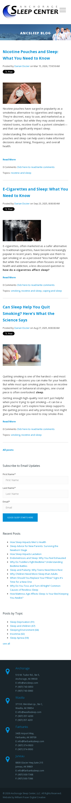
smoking (15, 290)
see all (6, 643)
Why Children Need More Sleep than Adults (34, 573)
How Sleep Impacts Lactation (26, 554)
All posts (8, 449)
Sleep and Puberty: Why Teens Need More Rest (36, 570)
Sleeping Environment (24, 629)
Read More (9, 159)
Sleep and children (22, 625)
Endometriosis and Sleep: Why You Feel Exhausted (38, 558)
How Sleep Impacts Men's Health (28, 542)
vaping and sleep (52, 290)
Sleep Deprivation (22, 622)
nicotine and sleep (21, 172)
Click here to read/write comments (36, 167)
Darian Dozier (22, 66)
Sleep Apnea (19, 637)
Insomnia (17, 633)
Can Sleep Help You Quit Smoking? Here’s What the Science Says (28, 313)
